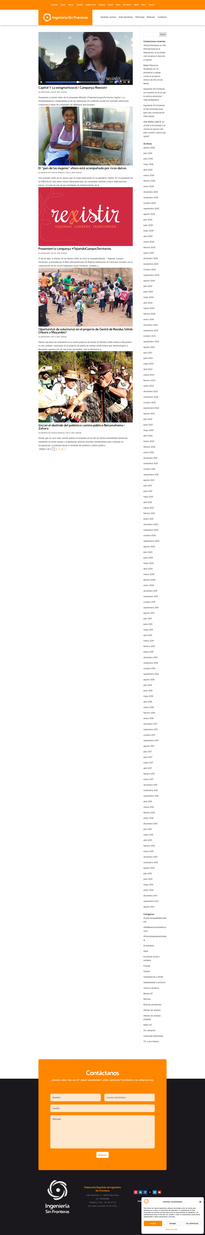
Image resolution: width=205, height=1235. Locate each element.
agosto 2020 (149, 546)
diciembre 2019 (150, 591)
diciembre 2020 (150, 524)
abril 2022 (147, 435)
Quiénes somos (108, 17)
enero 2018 (148, 718)
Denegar (172, 1223)
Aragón (62, 5)
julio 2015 (147, 829)
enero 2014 (148, 890)
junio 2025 (148, 225)
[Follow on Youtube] (159, 1192)
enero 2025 (148, 253)
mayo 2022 (148, 430)
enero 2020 (148, 585)
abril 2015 (147, 840)
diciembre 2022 (150, 391)
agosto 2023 (149, 347)
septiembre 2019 (151, 607)
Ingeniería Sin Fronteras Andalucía (53, 173)
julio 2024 (147, 286)
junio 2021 (147, 491)
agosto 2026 (149, 147)
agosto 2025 (149, 214)
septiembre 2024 (151, 275)
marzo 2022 (148, 441)
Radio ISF (147, 1025)
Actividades (148, 945)
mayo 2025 (148, 230)
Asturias (71, 5)
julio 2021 (147, 485)
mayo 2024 (148, 297)
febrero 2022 (149, 447)
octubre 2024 (149, 269)
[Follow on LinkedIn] (140, 1192)
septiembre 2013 (151, 901)
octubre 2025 (149, 203)
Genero (146, 971)
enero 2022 (148, 452)
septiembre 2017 (151, 740)
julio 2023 (147, 352)
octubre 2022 (149, 402)
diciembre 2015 (150, 823)
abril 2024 (148, 303)
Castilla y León (91, 5)
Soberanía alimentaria (153, 1036)
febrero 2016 (149, 812)
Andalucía (54, 5)
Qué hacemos (126, 17)
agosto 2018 (148, 679)
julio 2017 (147, 751)
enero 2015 (148, 851)
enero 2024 (148, 319)
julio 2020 (147, 552)
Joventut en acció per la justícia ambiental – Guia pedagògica (154, 96)
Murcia (143, 5)
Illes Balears (127, 5)
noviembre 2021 (150, 463)
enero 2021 (148, 519)
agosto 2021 (148, 480)
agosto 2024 (149, 280)
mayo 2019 (148, 629)
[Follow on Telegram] (155, 1192)
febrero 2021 (149, 513)
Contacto (162, 17)
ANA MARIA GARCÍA (152, 122)
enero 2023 (148, 386)
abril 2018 (147, 701)
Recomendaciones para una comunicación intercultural (153, 112)
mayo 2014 (148, 884)
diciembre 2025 (150, 192)
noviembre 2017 (150, 729)
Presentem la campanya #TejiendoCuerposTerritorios (74, 249)
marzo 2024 (148, 308)
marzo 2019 (148, 640)
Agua (145, 951)
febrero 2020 (149, 580)
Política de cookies (171, 1229)
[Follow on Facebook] (145, 1192)
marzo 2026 (148, 175)
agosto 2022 (149, 413)
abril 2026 (147, 170)
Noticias (151, 17)
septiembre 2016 (151, 796)
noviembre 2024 (150, 264)
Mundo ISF (148, 993)
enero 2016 (148, 818)
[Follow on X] (150, 1192)
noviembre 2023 (150, 330)
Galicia (118, 5)
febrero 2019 (149, 646)
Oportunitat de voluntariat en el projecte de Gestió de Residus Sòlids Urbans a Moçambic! (85, 330)
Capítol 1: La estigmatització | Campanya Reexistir (72, 88)
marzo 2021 (148, 508)
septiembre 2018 (151, 674)
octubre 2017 (149, 735)
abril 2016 (147, 801)
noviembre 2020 (150, 530)
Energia (146, 966)
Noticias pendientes (152, 1004)
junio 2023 (148, 358)
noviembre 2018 (150, 663)
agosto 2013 (148, 906)
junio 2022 (148, 424)
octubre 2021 (149, 469)
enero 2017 (148, 779)
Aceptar (153, 1223)
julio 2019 (147, 618)
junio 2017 (147, 757)
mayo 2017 (148, 762)
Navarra (151, 5)
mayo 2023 (148, 363)
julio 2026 (147, 153)
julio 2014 (147, 873)
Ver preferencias (192, 1223)
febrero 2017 (149, 773)
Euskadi (110, 5)
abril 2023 (147, 369)
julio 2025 (147, 219)
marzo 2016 (148, 807)
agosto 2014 (148, 868)
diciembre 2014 (150, 857)
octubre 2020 (149, 535)
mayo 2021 (148, 496)
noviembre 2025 (150, 197)
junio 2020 (148, 557)
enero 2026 (148, 186)
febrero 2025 (149, 247)
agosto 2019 (148, 613)
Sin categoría (149, 1030)
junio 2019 (147, 624)
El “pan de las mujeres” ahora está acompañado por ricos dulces (82, 168)
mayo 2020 (148, 563)
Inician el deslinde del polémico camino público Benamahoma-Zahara (81, 426)
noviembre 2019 (150, 596)
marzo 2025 (148, 242)
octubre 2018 (149, 668)
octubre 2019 (149, 602)
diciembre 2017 (150, 724)
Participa (139, 17)
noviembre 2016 (150, 790)
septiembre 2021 (151, 474)
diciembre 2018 (150, 657)
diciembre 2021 (150, 458)
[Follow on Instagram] (136, 1192)
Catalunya (101, 5)
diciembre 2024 (150, 258)
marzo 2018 (148, 707)
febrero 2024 (149, 314)
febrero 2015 (149, 845)
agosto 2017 (148, 746)
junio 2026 (148, 158)
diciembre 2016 (150, 785)
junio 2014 (147, 879)
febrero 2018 (149, 712)
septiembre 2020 (151, 541)
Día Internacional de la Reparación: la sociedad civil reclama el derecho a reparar (154, 52)
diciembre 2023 (150, 325)
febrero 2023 (149, 380)
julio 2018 (147, 685)
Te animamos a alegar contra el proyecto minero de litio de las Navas (153, 76)
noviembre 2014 (150, 862)
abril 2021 (147, 502)
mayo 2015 (148, 834)
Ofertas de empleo (152, 1010)
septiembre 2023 (151, 341)
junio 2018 (147, 690)
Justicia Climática (151, 988)
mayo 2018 (148, 696)
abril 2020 (148, 568)
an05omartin (45, 92)
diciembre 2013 (150, 895)
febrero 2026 (149, 181)
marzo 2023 (148, 375)
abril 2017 (147, 768)
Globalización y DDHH (153, 977)
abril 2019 (147, 635)
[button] (200, 1202)
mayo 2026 (148, 164)
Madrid (136, 5)
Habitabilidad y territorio (154, 982)
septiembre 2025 (151, 208)
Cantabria (79, 5)
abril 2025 (148, 236)
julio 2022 (147, 419)
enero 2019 (148, 652)
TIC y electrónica (151, 1041)
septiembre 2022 (151, 408)
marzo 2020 (148, 574)
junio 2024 (148, 291)
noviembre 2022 (150, 397)
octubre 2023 (149, 336)
